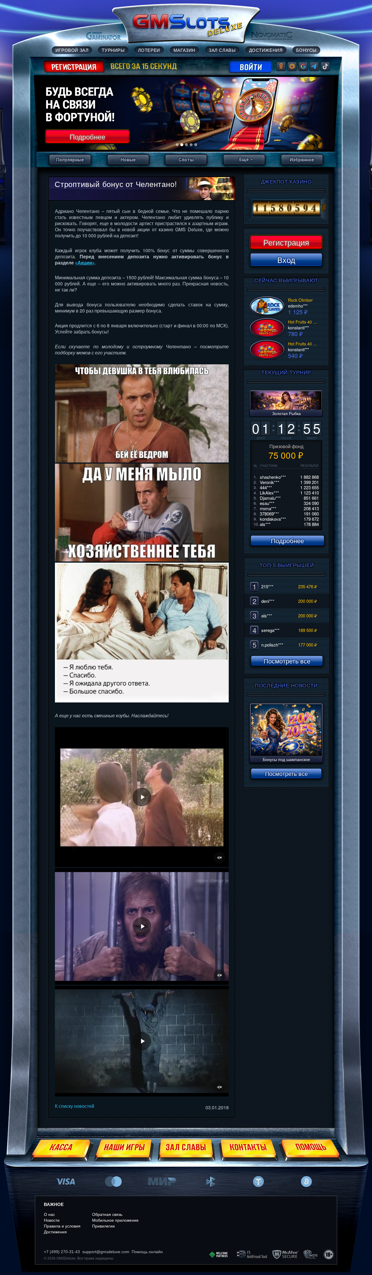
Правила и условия (62, 1226)
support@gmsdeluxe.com (105, 1251)
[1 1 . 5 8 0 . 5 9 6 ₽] (286, 208)
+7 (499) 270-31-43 (62, 1251)
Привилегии (103, 1226)
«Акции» (85, 262)
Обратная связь (107, 1214)
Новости (52, 1220)
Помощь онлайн (147, 1251)
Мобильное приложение (115, 1220)
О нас (49, 1214)
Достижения (55, 1232)
